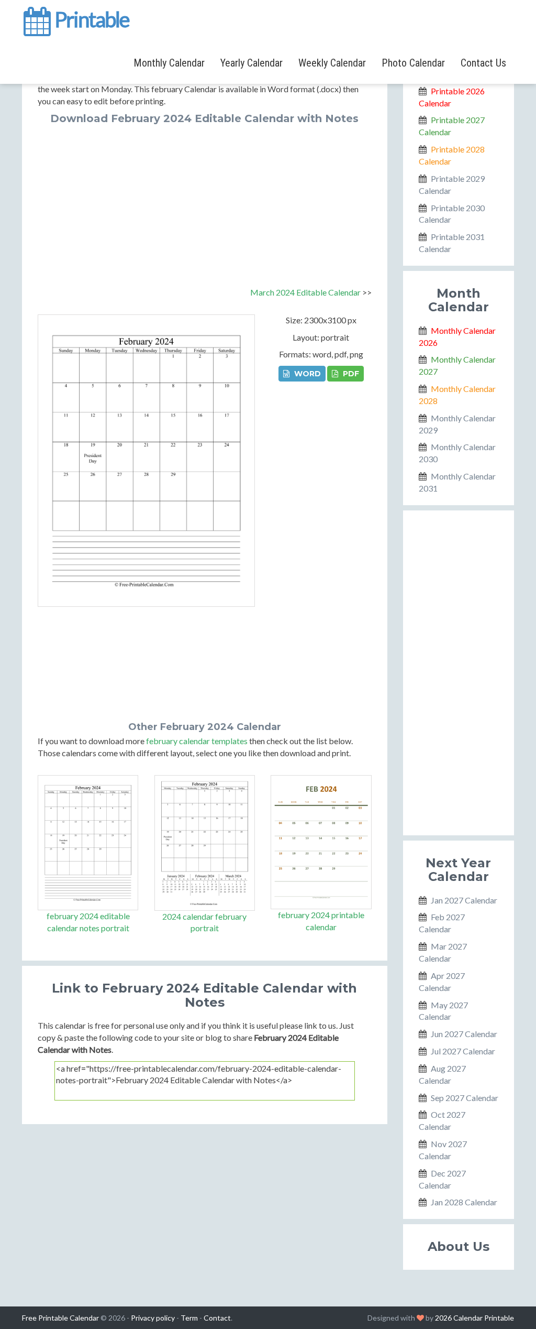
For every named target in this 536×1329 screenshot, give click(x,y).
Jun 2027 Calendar (464, 1034)
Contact (217, 1317)
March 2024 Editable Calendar (305, 292)
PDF (350, 373)
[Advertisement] (205, 202)
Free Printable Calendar (60, 1317)
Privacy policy (153, 1317)
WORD (306, 373)
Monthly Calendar (169, 63)
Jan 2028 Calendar (464, 1202)
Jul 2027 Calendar (463, 1051)
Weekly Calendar (332, 63)
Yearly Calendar (251, 63)
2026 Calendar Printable (474, 1317)
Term (189, 1317)
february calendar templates (197, 741)
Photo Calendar (413, 63)
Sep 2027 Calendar (464, 1098)
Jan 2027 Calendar (464, 900)
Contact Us (483, 63)
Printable (90, 17)
